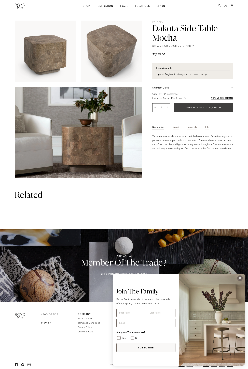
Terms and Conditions (89, 322)
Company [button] (84, 314)
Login (104, 274)
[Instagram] (29, 364)
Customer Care (85, 331)
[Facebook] (16, 364)
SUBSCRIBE (146, 347)
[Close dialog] (240, 278)
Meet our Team (85, 318)
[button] (86, 6)
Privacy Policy (85, 327)
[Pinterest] (22, 364)
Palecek (157, 22)
